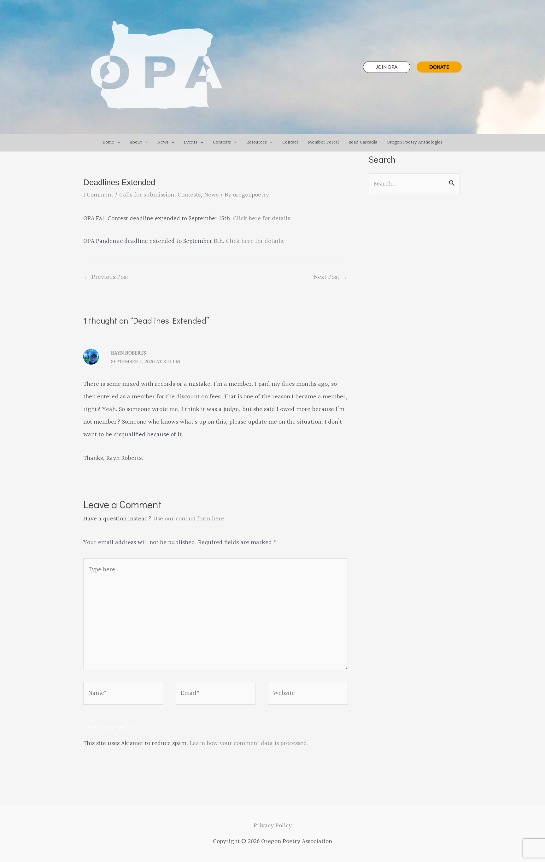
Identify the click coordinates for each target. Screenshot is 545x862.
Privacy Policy (273, 826)
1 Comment (98, 195)
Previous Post (106, 277)
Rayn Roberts (128, 353)
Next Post (330, 277)
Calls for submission (146, 195)
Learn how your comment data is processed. (249, 743)
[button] (386, 67)
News (211, 195)
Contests (189, 195)
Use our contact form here (188, 519)
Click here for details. (262, 219)
